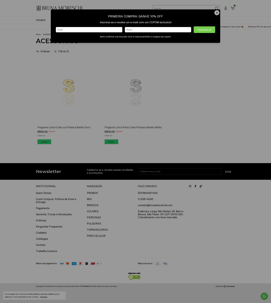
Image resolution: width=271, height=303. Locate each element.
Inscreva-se (204, 29)
